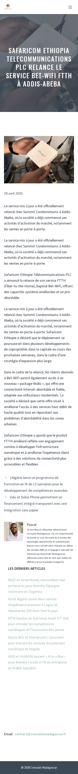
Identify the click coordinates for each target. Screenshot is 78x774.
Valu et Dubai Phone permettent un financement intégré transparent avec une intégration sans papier (35, 503)
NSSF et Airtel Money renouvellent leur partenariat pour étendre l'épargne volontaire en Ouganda (36, 586)
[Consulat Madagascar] (8, 7)
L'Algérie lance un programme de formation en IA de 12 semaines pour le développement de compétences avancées (36, 484)
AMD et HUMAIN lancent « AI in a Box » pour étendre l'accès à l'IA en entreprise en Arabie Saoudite (37, 662)
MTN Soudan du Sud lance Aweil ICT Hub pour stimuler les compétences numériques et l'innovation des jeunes (38, 624)
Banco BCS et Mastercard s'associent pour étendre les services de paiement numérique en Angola (36, 643)
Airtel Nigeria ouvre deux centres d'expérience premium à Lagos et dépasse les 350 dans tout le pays (33, 605)
